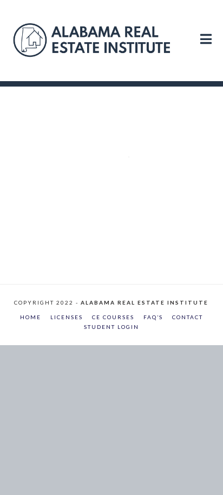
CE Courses (113, 317)
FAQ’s (153, 317)
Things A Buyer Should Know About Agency (118, 124)
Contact (187, 317)
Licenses (66, 317)
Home (30, 317)
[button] (206, 28)
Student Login (111, 327)
